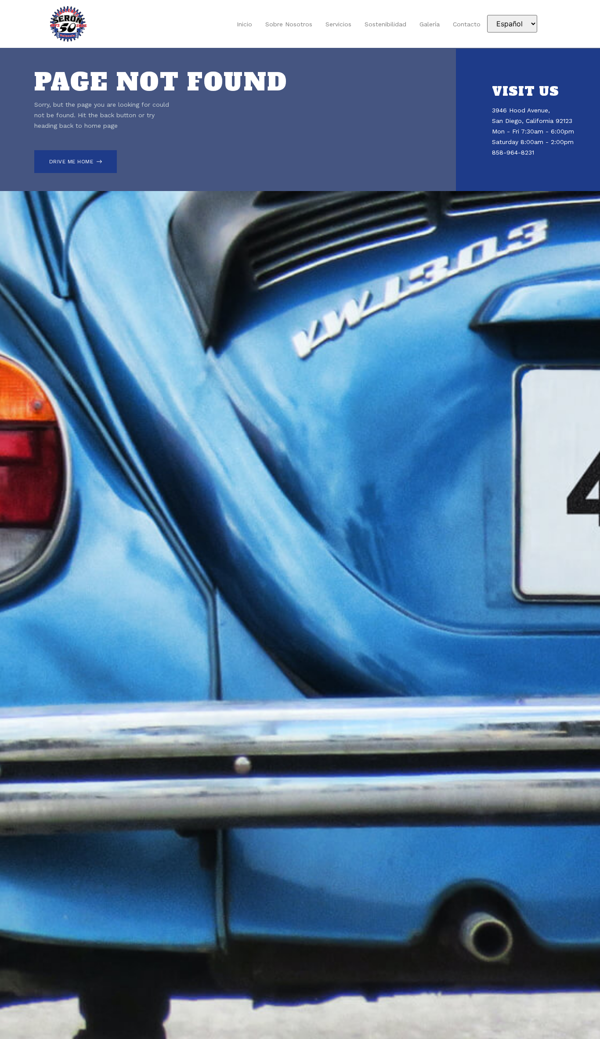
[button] (75, 161)
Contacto (467, 24)
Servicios (338, 24)
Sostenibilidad (385, 24)
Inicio (244, 24)
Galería (429, 24)
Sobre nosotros (288, 24)
